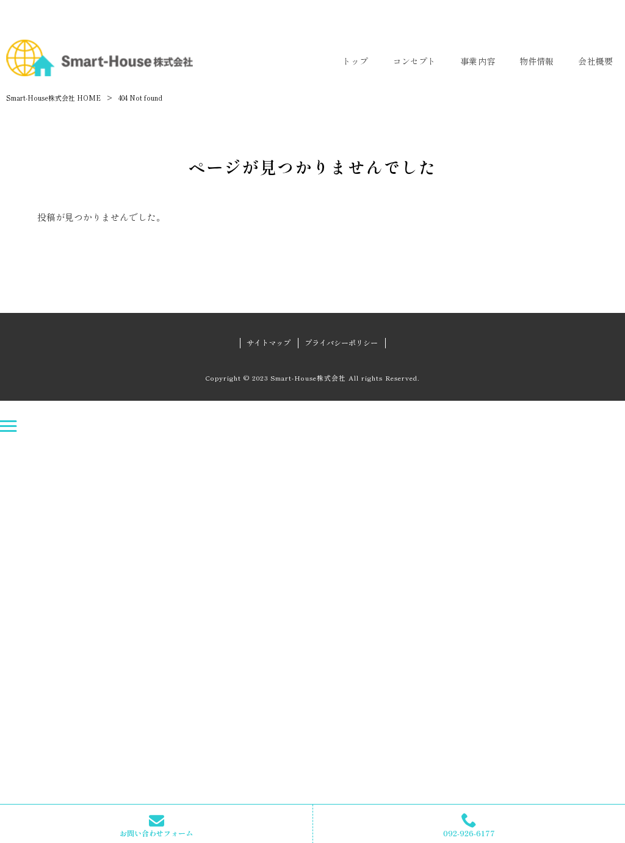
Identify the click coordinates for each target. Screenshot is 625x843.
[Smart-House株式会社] (99, 58)
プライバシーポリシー (341, 343)
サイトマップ (269, 343)
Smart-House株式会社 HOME (53, 97)
